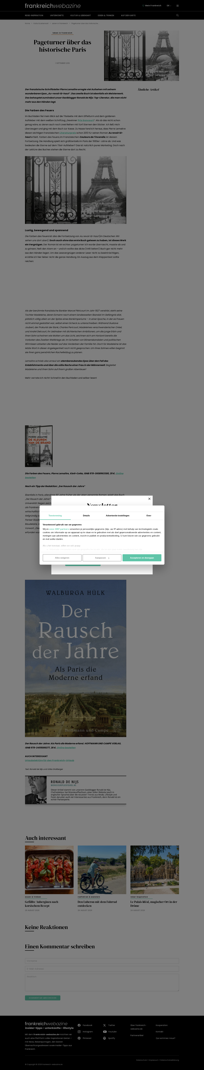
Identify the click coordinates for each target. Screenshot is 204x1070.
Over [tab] (148, 515)
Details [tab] (86, 515)
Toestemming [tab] (55, 515)
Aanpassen (100, 558)
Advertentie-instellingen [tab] (117, 515)
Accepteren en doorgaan (142, 558)
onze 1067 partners (59, 529)
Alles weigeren (62, 558)
